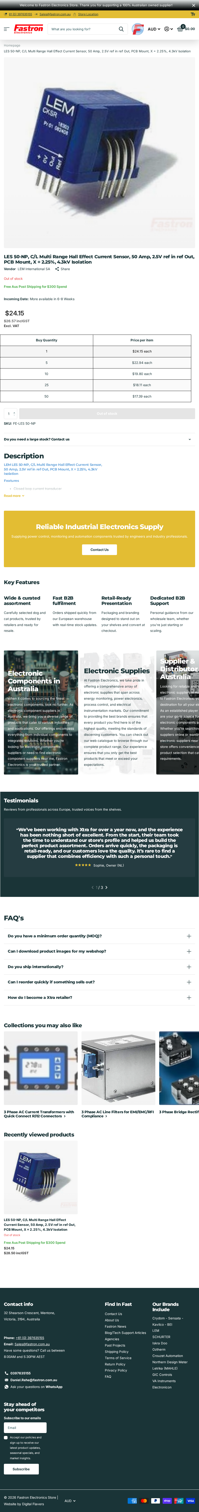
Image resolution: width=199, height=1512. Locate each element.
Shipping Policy (117, 1352)
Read (12, 496)
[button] (15, 410)
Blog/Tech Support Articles (125, 1333)
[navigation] (92, 887)
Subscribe (21, 1469)
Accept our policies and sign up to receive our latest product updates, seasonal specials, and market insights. (25, 1448)
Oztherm (159, 1349)
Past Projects (115, 1345)
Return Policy (115, 1364)
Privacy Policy (116, 1370)
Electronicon (162, 1387)
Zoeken (121, 29)
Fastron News (115, 1326)
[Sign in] (168, 29)
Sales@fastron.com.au (55, 14)
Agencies (112, 1339)
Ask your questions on (36, 1387)
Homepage (12, 45)
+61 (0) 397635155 (30, 1338)
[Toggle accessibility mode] (193, 14)
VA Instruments (164, 1381)
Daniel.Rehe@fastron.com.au (33, 1380)
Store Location (88, 14)
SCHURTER (161, 1337)
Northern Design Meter (170, 1362)
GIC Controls (162, 1375)
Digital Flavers (33, 1504)
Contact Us (100, 550)
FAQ (108, 1377)
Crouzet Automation (167, 1356)
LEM (155, 1330)
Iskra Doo (159, 1343)
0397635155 (20, 1373)
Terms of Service (118, 1358)
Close (193, 5)
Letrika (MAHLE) (165, 1368)
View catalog (6, 29)
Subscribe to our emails (22, 1418)
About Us (112, 1320)
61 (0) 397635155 (20, 14)
